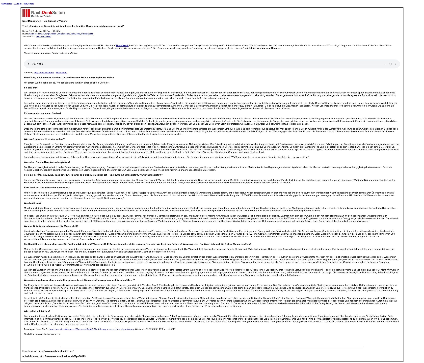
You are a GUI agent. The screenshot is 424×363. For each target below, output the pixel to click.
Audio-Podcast (35, 34)
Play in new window (44, 72)
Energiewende (63, 34)
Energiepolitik (49, 34)
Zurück (18, 3)
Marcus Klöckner (43, 36)
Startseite (6, 3)
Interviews (75, 34)
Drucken (29, 3)
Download (61, 72)
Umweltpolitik (87, 34)
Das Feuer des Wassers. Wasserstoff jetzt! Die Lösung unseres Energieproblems (91, 329)
